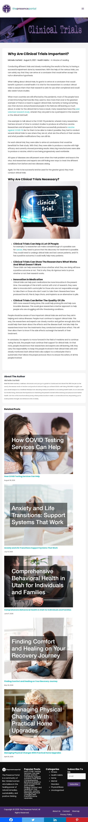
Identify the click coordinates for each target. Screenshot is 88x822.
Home (53, 778)
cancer (19, 249)
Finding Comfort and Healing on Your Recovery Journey (30, 681)
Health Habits (43, 60)
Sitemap (76, 811)
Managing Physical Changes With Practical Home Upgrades (32, 753)
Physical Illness (57, 787)
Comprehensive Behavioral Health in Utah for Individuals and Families (37, 610)
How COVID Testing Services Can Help (22, 476)
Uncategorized (57, 790)
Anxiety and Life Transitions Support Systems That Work (31, 548)
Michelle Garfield (15, 60)
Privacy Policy (66, 814)
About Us (56, 811)
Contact (66, 811)
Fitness (54, 772)
